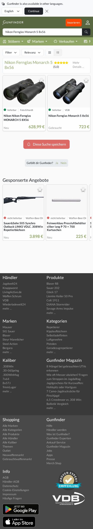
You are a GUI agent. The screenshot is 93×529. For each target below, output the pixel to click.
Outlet (7, 450)
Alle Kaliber (10, 442)
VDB (5, 300)
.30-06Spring (11, 370)
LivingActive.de (12, 292)
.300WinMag (11, 374)
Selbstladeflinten (56, 335)
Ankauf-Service (56, 442)
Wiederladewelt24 (14, 304)
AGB (5, 477)
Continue (33, 11)
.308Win (8, 366)
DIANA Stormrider (58, 304)
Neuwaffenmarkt (13, 455)
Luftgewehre (54, 339)
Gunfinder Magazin (58, 446)
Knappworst (10, 288)
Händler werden (56, 430)
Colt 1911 (52, 300)
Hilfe (49, 425)
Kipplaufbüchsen (56, 331)
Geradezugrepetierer (59, 348)
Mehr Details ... (78, 64)
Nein (63, 163)
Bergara (8, 348)
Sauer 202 (52, 288)
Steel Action (10, 344)
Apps (49, 455)
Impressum (9, 494)
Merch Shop (53, 463)
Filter (8, 52)
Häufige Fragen (12, 498)
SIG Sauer (9, 331)
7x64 (6, 379)
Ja (57, 163)
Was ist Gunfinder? (58, 434)
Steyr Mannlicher (13, 339)
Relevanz (30, 52)
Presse (50, 459)
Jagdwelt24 (10, 283)
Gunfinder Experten (58, 438)
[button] (86, 22)
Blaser (6, 335)
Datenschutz (10, 486)
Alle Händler (10, 438)
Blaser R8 (52, 283)
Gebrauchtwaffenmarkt (17, 459)
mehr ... (7, 308)
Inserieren (73, 22)
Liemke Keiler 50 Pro (59, 296)
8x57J (7, 383)
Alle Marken (10, 425)
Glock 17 (52, 292)
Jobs (49, 450)
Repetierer (53, 327)
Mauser (7, 327)
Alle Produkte (11, 434)
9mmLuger (9, 387)
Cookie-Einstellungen (16, 490)
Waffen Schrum (12, 296)
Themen (8, 446)
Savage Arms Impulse (59, 308)
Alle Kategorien (12, 430)
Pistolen (51, 344)
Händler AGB (11, 481)
